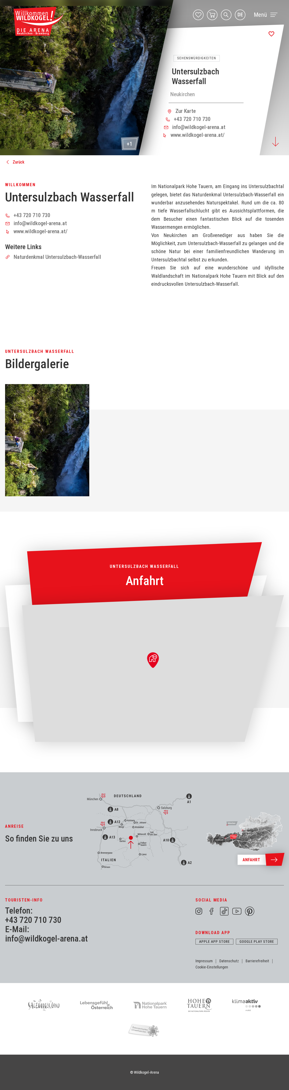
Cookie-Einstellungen (211, 967)
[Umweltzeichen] (144, 1029)
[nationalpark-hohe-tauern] (150, 1005)
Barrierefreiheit (257, 961)
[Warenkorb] (212, 15)
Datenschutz (229, 961)
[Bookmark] (271, 34)
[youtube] (237, 911)
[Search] (226, 15)
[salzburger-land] (44, 1005)
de (240, 15)
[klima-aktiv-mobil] (246, 1005)
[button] (47, 440)
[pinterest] (250, 911)
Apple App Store (214, 941)
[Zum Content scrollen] (275, 142)
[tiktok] (224, 911)
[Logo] (38, 21)
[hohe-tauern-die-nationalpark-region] (199, 1005)
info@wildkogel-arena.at (46, 938)
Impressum (204, 961)
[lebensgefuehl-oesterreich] (96, 1005)
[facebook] (211, 911)
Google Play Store (256, 941)
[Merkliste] (198, 15)
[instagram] (199, 911)
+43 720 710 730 (33, 920)
